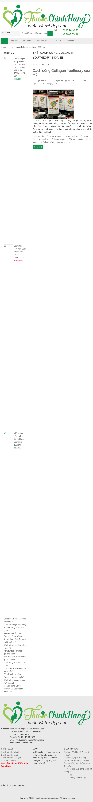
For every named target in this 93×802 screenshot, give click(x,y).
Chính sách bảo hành (10, 752)
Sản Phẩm (26, 41)
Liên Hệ (70, 41)
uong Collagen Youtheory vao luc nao (54, 142)
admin (43, 81)
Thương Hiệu (43, 41)
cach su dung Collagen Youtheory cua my (52, 136)
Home (3, 47)
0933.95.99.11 (70, 33)
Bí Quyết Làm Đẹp (60, 81)
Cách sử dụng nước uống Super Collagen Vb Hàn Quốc (15, 627)
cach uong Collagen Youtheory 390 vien (59, 139)
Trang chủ (13, 41)
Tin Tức (57, 41)
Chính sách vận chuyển (11, 758)
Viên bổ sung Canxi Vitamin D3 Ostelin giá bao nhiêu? (13, 689)
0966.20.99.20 (70, 30)
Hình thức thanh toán (10, 760)
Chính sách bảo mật (9, 755)
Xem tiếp (38, 147)
